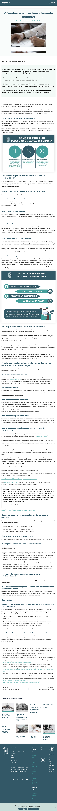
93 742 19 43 (14, 762)
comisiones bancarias (15, 379)
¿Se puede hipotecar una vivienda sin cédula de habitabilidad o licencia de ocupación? (35, 708)
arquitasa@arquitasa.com (18, 766)
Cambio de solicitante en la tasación (7, 715)
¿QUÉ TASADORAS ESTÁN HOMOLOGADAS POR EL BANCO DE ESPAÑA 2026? (21, 717)
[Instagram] (18, 779)
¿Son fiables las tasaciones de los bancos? (48, 706)
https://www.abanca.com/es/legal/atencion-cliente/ (17, 662)
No (25, 808)
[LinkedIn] (22, 779)
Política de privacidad (34, 808)
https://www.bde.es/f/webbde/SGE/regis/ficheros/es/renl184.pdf (19, 479)
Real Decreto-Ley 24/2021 (11, 482)
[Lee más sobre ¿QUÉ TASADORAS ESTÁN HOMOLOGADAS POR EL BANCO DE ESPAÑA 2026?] (22, 707)
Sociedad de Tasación (6, 7)
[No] (55, 807)
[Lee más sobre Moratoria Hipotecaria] (35, 729)
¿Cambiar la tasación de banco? (46, 737)
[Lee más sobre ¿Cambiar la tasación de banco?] (49, 729)
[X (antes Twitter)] (13, 779)
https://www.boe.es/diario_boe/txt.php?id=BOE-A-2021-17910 (18, 510)
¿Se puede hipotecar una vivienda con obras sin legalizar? (6, 730)
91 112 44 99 (14, 760)
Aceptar (21, 808)
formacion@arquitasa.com (18, 771)
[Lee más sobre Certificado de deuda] (22, 729)
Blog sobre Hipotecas (18, 20)
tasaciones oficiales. (42, 436)
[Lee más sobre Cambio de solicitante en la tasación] (8, 707)
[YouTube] (27, 779)
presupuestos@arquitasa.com (19, 767)
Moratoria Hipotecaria (33, 737)
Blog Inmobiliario (17, 7)
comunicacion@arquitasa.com (19, 769)
